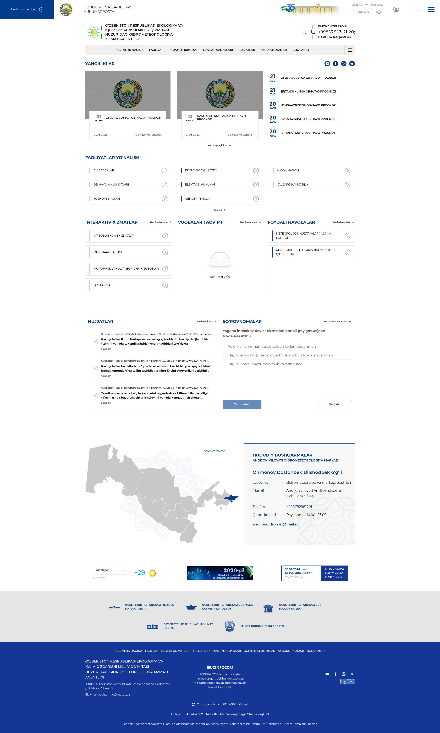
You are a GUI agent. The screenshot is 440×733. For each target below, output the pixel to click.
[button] (431, 9)
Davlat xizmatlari (218, 50)
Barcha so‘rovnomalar (335, 321)
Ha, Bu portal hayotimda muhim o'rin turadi (266, 364)
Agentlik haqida (130, 50)
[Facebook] (335, 63)
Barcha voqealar (248, 222)
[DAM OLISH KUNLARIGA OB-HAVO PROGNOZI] (220, 95)
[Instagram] (343, 63)
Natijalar (335, 404)
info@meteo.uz (119, 694)
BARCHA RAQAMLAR (334, 37)
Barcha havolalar (341, 222)
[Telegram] (352, 63)
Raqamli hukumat (183, 50)
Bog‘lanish (301, 50)
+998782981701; (299, 507)
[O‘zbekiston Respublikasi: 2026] (220, 573)
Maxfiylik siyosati (226, 651)
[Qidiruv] (304, 32)
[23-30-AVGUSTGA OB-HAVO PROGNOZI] (127, 95)
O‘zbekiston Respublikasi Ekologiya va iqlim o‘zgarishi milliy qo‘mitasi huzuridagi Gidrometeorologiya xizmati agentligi (126, 669)
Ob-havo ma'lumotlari (148, 134)
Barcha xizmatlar (159, 222)
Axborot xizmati (274, 50)
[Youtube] (327, 63)
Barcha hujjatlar (204, 321)
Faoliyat (156, 50)
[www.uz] (347, 681)
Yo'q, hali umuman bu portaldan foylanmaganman (272, 346)
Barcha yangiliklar (217, 145)
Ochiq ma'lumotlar (259, 651)
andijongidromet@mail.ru (276, 524)
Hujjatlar (246, 50)
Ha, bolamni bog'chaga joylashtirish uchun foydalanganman (280, 355)
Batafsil (218, 210)
